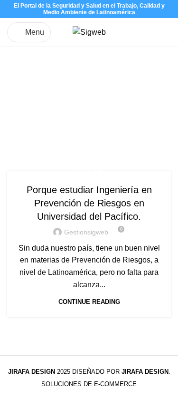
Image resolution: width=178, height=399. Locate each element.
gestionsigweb (86, 232)
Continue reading (89, 301)
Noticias (89, 170)
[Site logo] (89, 32)
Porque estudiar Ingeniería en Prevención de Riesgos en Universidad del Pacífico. (89, 203)
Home (17, 127)
